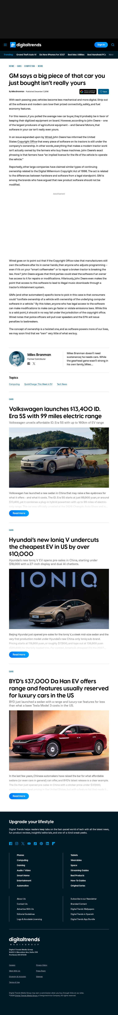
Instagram (16, 843)
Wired (48, 137)
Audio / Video (24, 870)
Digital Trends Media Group (26, 995)
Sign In (101, 44)
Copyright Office (27, 141)
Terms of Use (14, 982)
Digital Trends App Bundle (83, 919)
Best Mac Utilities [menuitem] (76, 54)
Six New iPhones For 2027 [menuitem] (52, 54)
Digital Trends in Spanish (82, 914)
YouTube (29, 843)
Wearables (76, 860)
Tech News (62, 384)
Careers (12, 965)
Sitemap (39, 976)
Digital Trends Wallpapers (82, 909)
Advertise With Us (25, 909)
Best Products (77, 875)
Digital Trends (20, 49)
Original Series (78, 885)
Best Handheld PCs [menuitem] (96, 54)
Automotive (23, 885)
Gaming (21, 865)
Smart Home (23, 875)
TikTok (35, 843)
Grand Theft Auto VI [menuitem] (26, 54)
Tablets (74, 855)
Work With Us (14, 971)
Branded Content (79, 903)
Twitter (22, 843)
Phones (20, 855)
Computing (14, 384)
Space (74, 865)
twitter (34, 363)
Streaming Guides (80, 870)
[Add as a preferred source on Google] (87, 91)
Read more (19, 513)
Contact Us (22, 903)
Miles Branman (18, 91)
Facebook (10, 843)
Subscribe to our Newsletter (84, 898)
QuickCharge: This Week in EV (38, 384)
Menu (5, 45)
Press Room (41, 971)
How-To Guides (78, 880)
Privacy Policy (41, 965)
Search (112, 45)
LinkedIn (47, 843)
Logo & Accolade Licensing (29, 919)
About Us (21, 898)
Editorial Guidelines (26, 914)
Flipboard (53, 843)
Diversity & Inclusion (17, 976)
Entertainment (24, 880)
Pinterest (41, 843)
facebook (29, 363)
